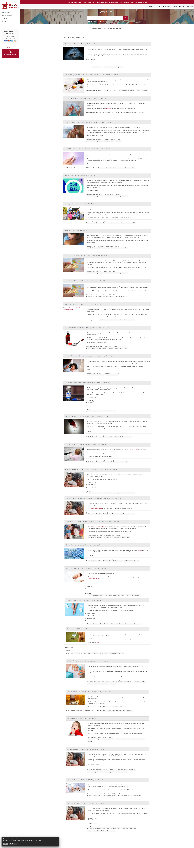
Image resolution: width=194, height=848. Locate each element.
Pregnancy (136, 560)
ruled (148, 85)
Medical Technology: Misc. (129, 493)
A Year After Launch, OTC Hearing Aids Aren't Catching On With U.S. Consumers (89, 122)
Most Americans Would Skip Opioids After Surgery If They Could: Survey (89, 692)
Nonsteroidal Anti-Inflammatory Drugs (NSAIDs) (120, 681)
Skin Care (112, 623)
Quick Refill (168, 6)
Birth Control (141, 112)
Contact (4, 21)
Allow (5, 843)
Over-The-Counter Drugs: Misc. (115, 67)
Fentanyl (127, 167)
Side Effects (121, 653)
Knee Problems (104, 681)
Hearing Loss (132, 769)
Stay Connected (6, 18)
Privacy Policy (10, 47)
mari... (98, 642)
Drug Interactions (76, 653)
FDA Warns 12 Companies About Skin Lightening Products (84, 600)
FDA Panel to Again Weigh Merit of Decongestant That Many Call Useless (87, 328)
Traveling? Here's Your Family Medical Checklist (79, 204)
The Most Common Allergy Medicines (76, 230)
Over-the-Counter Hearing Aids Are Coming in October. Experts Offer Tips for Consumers (93, 498)
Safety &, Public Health (121, 623)
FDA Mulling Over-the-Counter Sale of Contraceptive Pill (83, 545)
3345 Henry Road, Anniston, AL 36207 (77, 2)
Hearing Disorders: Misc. (108, 141)
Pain (125, 320)
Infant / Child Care (119, 739)
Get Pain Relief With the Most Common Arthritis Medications (83, 304)
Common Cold (144, 90)
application (139, 550)
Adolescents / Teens (97, 67)
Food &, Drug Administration (121, 196)
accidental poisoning (133, 449)
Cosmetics (106, 623)
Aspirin (90, 795)
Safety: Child (117, 436)
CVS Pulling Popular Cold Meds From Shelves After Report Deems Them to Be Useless (91, 75)
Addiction (133, 167)
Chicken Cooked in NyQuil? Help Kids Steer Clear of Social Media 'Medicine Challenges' (92, 521)
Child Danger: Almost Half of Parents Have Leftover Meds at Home (85, 444)
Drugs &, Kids (125, 461)
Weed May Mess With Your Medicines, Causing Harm (83, 629)
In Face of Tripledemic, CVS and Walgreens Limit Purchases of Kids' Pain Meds (89, 356)
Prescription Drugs (111, 222)
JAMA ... (110, 56)
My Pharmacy (6, 12)
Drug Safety (84, 653)
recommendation (94, 790)
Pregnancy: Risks (128, 795)
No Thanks (13, 843)
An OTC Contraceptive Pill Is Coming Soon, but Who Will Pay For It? (85, 98)
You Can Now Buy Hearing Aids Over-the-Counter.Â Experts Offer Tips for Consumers (91, 469)
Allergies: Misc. (114, 248)
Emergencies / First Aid (118, 167)
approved (108, 108)
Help (155, 6)
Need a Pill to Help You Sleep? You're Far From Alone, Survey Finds (86, 568)
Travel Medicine (132, 222)
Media (128, 537)
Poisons (129, 436)
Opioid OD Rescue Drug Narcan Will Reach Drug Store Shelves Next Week (87, 149)
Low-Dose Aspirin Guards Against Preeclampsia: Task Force (85, 780)
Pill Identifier (160, 6)
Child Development (97, 795)
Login (191, 6)
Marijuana (90, 653)
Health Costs (105, 769)
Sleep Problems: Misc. (136, 595)
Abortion (111, 196)
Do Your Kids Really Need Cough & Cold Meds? (81, 718)
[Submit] (125, 18)
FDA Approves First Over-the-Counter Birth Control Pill (81, 175)
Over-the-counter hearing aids (95, 508)
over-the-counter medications (99, 526)
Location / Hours (177, 6)
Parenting (105, 67)
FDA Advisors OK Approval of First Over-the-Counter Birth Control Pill (86, 255)
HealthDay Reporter (91, 401)
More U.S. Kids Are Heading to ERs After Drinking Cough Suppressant (86, 416)
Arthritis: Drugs (131, 320)
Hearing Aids (118, 141)
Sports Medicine (104, 684)
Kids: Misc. (112, 461)
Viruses (108, 375)
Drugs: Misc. (97, 681)
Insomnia (127, 595)
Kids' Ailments (114, 375)
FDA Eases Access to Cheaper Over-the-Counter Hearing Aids (86, 749)
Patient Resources (7, 15)
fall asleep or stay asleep (94, 578)
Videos (103, 21)
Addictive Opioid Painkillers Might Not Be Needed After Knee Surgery (88, 661)
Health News (93, 21)
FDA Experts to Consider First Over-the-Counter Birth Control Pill (84, 281)
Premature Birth (137, 795)
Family (89, 222)
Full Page (88, 67)
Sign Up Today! (185, 6)
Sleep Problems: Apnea (118, 595)
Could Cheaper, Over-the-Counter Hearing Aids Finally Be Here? (86, 803)
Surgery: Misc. (112, 684)
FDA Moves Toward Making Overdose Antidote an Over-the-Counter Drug (87, 383)
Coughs (138, 90)
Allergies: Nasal (106, 248)
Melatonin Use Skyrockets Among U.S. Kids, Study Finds (82, 44)
